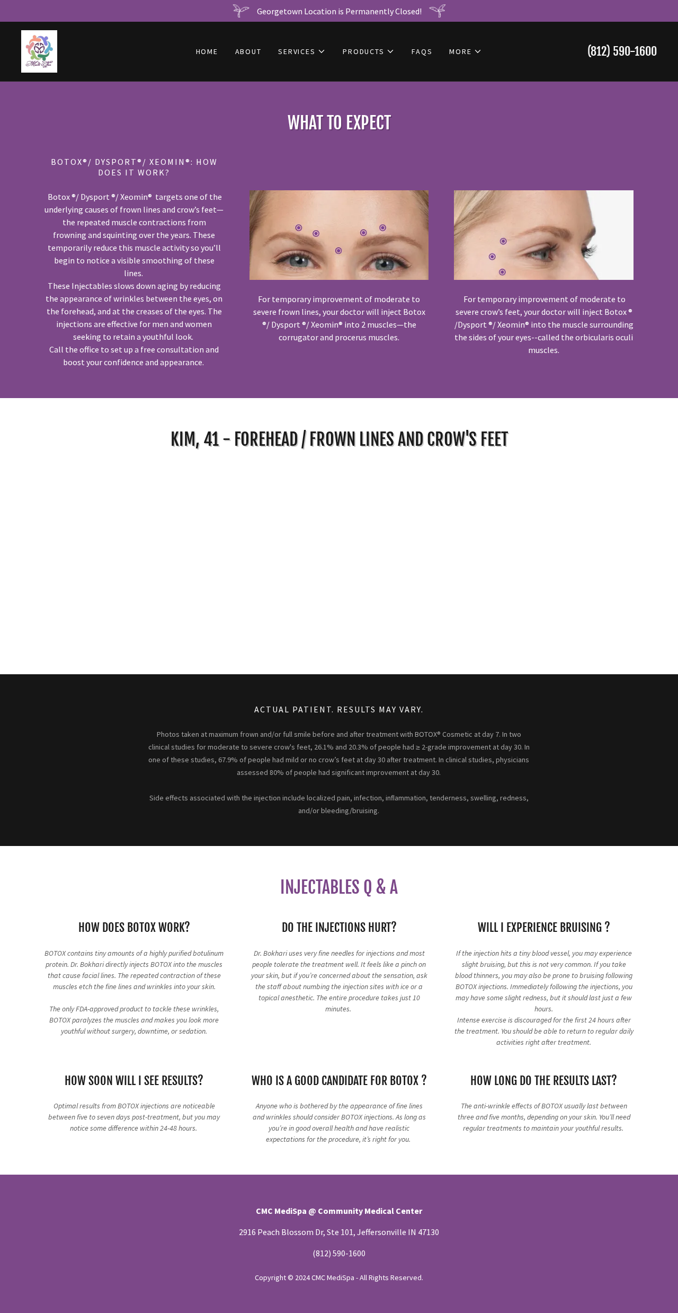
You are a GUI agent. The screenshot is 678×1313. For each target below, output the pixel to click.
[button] (302, 51)
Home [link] (207, 51)
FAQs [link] (422, 51)
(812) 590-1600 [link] (622, 51)
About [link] (248, 51)
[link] (39, 50)
